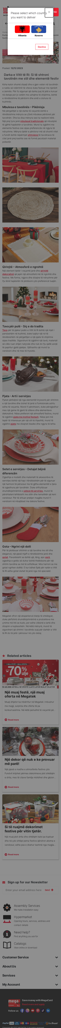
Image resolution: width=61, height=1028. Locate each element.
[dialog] (30, 514)
